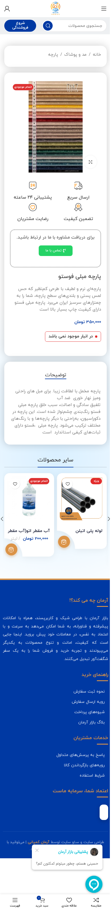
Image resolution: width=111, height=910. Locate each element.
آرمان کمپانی (39, 842)
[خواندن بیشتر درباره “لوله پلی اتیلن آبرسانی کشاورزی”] (64, 542)
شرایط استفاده (92, 775)
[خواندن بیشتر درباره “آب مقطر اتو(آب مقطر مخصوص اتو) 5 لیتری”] (11, 549)
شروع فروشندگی (20, 25)
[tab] (55, 375)
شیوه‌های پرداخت (89, 712)
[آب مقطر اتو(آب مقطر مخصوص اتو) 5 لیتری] (29, 498)
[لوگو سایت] (55, 8)
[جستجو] (48, 26)
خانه (97, 55)
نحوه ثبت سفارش (89, 691)
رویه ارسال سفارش (88, 702)
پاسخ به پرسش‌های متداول (80, 755)
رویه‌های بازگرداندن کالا (84, 765)
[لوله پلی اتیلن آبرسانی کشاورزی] (82, 498)
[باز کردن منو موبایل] (104, 8)
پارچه (53, 55)
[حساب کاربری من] (7, 8)
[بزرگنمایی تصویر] (90, 161)
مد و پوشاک (75, 55)
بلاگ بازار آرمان (91, 722)
